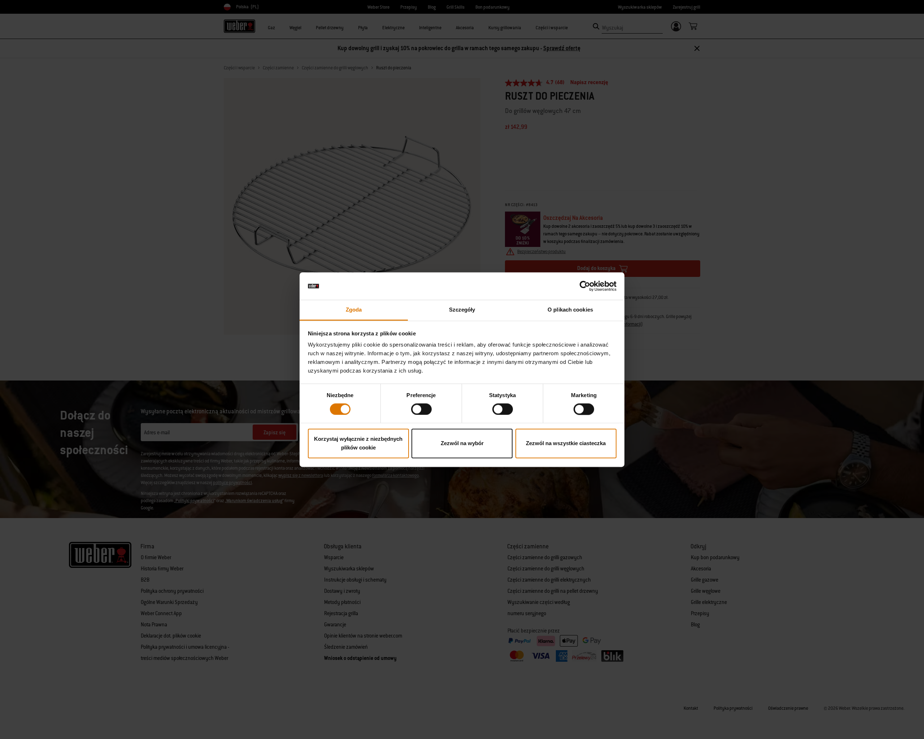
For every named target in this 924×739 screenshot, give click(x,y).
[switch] (421, 409)
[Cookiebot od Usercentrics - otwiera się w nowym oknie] (584, 286)
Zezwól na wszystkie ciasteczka (566, 443)
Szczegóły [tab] (462, 310)
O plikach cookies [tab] (570, 310)
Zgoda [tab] (354, 310)
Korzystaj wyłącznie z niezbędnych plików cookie (358, 443)
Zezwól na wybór (462, 443)
